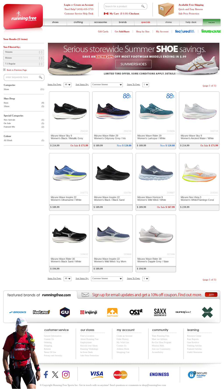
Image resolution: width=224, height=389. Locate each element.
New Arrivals (9, 120)
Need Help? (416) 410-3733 (79, 9)
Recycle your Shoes (89, 345)
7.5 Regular (10, 63)
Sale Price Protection (188, 13)
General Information (52, 336)
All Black (8, 140)
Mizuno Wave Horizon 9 (151, 198)
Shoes (6, 89)
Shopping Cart (123, 352)
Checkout (134, 13)
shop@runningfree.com (154, 385)
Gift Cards (103, 31)
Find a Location (87, 336)
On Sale (7, 123)
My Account (162, 31)
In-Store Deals (86, 352)
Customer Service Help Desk (79, 13)
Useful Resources (194, 352)
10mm (6, 106)
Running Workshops (89, 349)
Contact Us (49, 339)
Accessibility (157, 352)
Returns (47, 349)
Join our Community (161, 349)
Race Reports (193, 339)
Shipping (48, 345)
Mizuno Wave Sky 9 (67, 137)
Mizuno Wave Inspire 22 (66, 198)
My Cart (114, 13)
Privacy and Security (53, 355)
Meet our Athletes (159, 339)
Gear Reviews (193, 342)
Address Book (123, 349)
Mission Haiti (158, 345)
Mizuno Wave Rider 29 (110, 137)
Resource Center (194, 336)
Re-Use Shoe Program (161, 342)
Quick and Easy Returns (190, 9)
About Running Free (89, 339)
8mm (6, 103)
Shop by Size (142, 31)
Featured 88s (9, 127)
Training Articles (194, 345)
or (78, 4)
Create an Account (124, 336)
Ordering (48, 342)
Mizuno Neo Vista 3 (197, 198)
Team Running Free (160, 336)
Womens (8, 52)
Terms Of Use (50, 352)
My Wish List (123, 342)
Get (122, 31)
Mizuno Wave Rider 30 (66, 260)
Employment (86, 342)
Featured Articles (194, 349)
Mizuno (8, 58)
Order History (123, 339)
